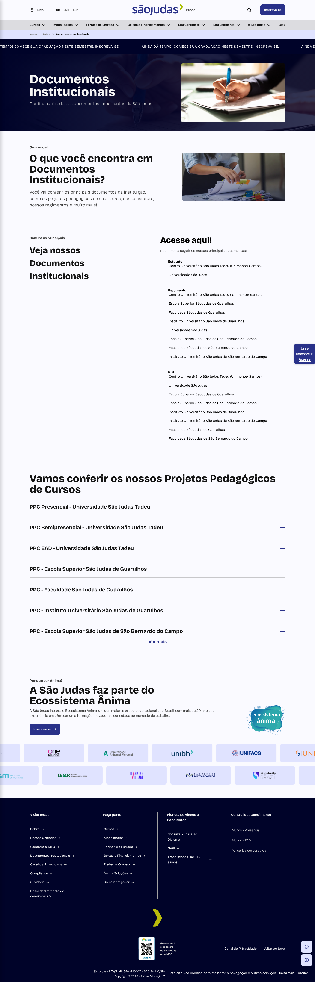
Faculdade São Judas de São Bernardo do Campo (208, 348)
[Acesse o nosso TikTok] (64, 948)
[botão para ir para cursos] (154, 118)
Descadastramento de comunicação (47, 893)
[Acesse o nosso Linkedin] (53, 948)
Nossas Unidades (43, 838)
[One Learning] (66, 753)
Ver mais (158, 641)
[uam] (130, 753)
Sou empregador (117, 882)
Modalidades (63, 25)
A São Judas (256, 25)
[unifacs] (259, 753)
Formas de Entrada (100, 25)
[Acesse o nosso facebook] (31, 948)
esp (75, 10)
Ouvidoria (37, 882)
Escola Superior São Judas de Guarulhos (201, 303)
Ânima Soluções (116, 873)
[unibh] (195, 753)
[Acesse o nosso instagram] (42, 948)
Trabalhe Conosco (117, 864)
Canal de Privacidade (46, 864)
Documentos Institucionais (50, 856)
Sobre (34, 829)
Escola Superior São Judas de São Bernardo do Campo (213, 339)
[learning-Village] (124, 775)
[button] (306, 947)
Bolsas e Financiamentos (146, 25)
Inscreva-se (273, 10)
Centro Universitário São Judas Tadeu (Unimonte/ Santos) (215, 266)
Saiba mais (286, 973)
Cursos (35, 25)
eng (66, 10)
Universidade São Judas (188, 275)
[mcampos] (188, 775)
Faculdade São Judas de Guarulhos (197, 312)
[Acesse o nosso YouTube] (87, 948)
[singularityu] (252, 775)
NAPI (171, 848)
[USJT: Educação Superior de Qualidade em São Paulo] (157, 10)
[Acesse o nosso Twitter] (75, 948)
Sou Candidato (189, 25)
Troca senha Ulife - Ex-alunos (185, 859)
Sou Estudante (224, 25)
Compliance (39, 873)
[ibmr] (59, 775)
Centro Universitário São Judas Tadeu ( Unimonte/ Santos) (215, 295)
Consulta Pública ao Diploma (182, 836)
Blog (282, 25)
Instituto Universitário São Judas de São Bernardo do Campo (218, 357)
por (57, 10)
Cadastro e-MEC (42, 847)
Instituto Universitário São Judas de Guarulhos (206, 321)
